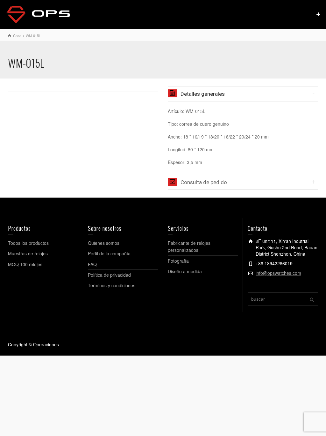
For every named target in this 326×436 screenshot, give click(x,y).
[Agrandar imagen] (83, 87)
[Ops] (38, 14)
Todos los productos (28, 243)
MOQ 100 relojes (25, 264)
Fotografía (178, 261)
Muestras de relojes (28, 253)
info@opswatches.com (278, 273)
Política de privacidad (109, 275)
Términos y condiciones (111, 285)
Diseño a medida (185, 271)
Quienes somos (103, 243)
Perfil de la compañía (109, 253)
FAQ (92, 264)
